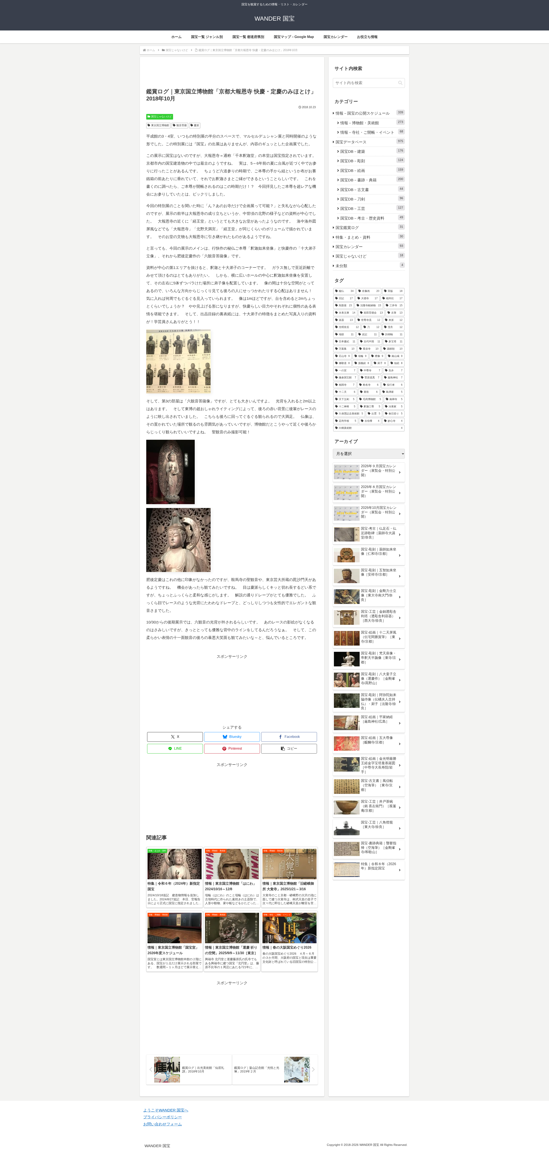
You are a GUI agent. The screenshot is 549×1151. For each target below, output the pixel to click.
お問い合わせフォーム (162, 1124)
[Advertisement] (232, 74)
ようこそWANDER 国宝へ (165, 1110)
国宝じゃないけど (161, 116)
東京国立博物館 (160, 125)
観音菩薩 (181, 125)
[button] (289, 749)
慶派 (196, 125)
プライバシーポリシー (162, 1117)
